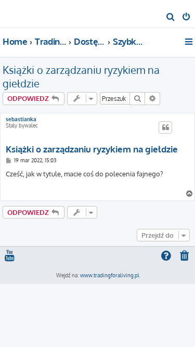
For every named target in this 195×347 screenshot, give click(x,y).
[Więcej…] (189, 41)
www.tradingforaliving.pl (109, 275)
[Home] (25, 13)
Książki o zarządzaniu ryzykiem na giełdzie (81, 76)
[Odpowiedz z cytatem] (165, 127)
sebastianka (21, 119)
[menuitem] (170, 17)
